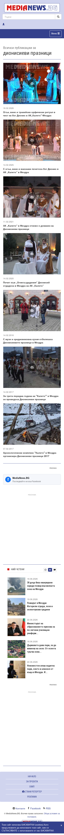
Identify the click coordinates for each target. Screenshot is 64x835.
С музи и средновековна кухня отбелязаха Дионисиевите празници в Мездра (28, 341)
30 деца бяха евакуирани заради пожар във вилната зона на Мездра (41, 585)
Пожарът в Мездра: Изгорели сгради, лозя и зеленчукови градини (40, 606)
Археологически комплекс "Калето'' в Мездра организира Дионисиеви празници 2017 (29, 454)
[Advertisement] (32, 528)
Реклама (32, 796)
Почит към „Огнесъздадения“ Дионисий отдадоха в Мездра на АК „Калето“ (26, 284)
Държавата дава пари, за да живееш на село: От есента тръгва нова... (41, 648)
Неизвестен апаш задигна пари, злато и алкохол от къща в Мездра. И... (41, 669)
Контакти (20, 808)
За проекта (32, 781)
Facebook (35, 808)
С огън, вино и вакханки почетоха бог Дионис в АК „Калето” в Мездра (31, 170)
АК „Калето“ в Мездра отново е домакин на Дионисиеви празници (28, 227)
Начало (32, 776)
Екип (32, 786)
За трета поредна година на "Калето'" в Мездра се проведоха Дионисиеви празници (30, 397)
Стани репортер (33, 791)
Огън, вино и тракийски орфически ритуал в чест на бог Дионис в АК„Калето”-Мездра (29, 113)
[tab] (45, 570)
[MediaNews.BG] (32, 7)
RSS (48, 808)
